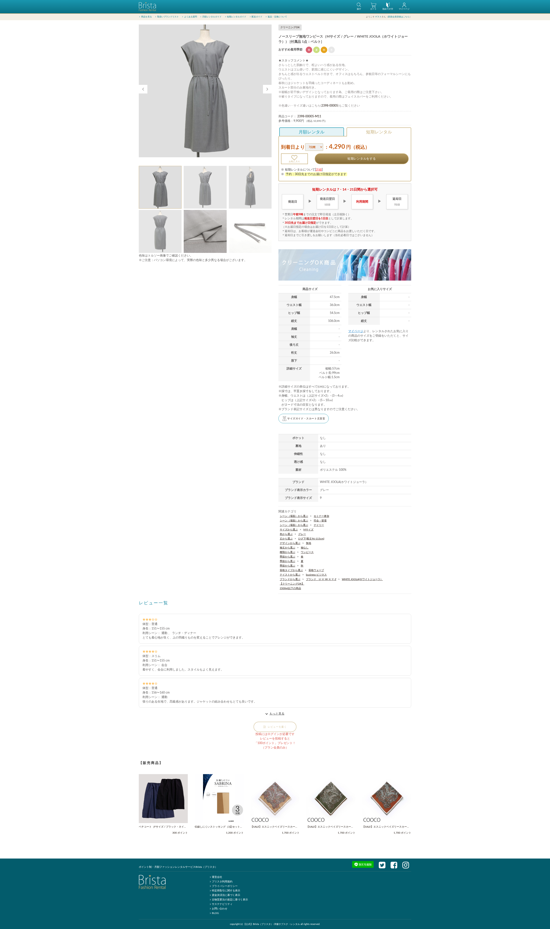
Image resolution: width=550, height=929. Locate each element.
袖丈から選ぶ (287, 547)
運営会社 (217, 877)
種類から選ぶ (287, 552)
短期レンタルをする (361, 158)
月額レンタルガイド (212, 17)
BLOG (215, 913)
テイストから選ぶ (290, 574)
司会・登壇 (320, 520)
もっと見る (276, 713)
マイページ (355, 331)
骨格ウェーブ (316, 570)
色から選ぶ (286, 534)
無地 (308, 543)
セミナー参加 (321, 516)
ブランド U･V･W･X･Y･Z (321, 579)
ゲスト (378, 17)
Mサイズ (308, 529)
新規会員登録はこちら (398, 17)
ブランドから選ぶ (290, 579)
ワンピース (307, 552)
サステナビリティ (222, 904)
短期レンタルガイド (236, 17)
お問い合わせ (219, 908)
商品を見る (146, 17)
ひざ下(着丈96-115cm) (311, 538)
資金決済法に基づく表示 (226, 895)
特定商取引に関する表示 (226, 890)
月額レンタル (311, 132)
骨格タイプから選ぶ (291, 570)
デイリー (319, 525)
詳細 (319, 169)
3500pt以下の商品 (290, 588)
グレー (302, 534)
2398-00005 (329, 105)
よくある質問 (190, 17)
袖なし (305, 547)
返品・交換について (277, 17)
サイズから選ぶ (289, 529)
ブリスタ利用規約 (222, 881)
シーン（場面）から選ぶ (294, 516)
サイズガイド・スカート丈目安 (306, 418)
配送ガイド (257, 17)
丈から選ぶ (286, 538)
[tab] (160, 187)
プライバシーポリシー (225, 886)
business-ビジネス (316, 574)
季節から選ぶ (287, 556)
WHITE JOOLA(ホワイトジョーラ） (362, 579)
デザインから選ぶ (290, 543)
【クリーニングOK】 (292, 583)
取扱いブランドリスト (168, 17)
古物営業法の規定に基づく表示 (230, 899)
